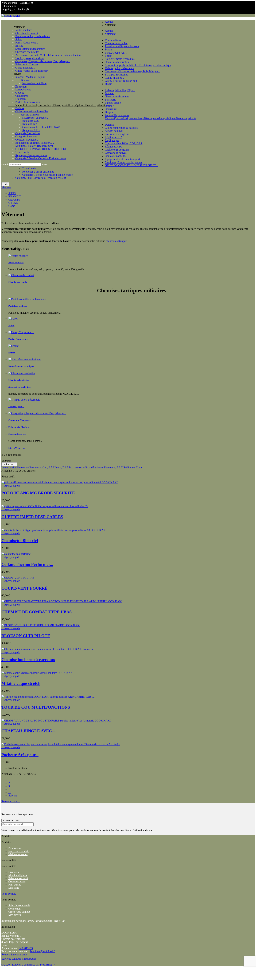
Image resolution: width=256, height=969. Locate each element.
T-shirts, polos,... (16, 406)
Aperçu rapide (10, 485)
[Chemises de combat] (21, 275)
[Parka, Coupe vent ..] (21, 332)
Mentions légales (17, 875)
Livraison (13, 872)
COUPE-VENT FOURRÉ (24, 588)
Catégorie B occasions (27, 133)
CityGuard (14, 199)
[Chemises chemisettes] (21, 373)
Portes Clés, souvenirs (27, 102)
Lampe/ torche (23, 89)
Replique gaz (29, 123)
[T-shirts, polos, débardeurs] (24, 399)
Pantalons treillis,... (17, 306)
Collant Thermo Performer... (27, 564)
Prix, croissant (77, 467)
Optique (19, 92)
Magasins (13, 887)
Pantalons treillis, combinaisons (32, 36)
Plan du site (14, 884)
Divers (14, 73)
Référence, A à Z (113, 467)
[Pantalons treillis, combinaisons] (26, 299)
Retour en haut (10, 801)
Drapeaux (20, 98)
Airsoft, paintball (27, 114)
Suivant (13, 795)
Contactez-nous (16, 881)
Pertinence (9, 464)
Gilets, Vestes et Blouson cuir (31, 70)
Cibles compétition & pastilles (31, 111)
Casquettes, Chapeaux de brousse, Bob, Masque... (42, 61)
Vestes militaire (23, 30)
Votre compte (8, 893)
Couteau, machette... (26, 139)
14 (9, 792)
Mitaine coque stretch (20, 683)
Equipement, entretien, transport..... (34, 142)
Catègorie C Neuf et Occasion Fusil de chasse (40, 158)
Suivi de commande (19, 905)
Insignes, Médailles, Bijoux (30, 76)
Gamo (11, 205)
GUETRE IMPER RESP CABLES (32, 517)
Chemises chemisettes (27, 51)
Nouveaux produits (18, 851)
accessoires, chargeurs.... (35, 117)
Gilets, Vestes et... (16, 448)
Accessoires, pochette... (19, 387)
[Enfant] (13, 345)
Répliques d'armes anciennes (31, 155)
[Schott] (13, 318)
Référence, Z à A (132, 467)
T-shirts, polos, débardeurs (29, 58)
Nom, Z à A (62, 467)
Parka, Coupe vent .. (26, 42)
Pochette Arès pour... (19, 754)
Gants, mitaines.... (25, 67)
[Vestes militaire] (18, 255)
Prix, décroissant (94, 467)
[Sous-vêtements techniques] (24, 359)
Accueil (109, 30)
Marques (6, 187)
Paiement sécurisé (18, 878)
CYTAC (13, 202)
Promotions (14, 848)
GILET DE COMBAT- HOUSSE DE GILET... (41, 148)
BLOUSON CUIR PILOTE (25, 635)
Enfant (19, 45)
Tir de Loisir (22, 152)
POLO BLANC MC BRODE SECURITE (38, 493)
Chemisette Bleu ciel (19, 540)
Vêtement (16, 26)
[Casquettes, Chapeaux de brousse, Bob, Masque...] (37, 413)
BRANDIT (14, 196)
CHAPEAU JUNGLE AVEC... (28, 731)
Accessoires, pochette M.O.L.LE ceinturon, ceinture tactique (48, 55)
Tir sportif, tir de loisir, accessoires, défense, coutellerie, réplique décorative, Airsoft (56, 105)
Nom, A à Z (48, 467)
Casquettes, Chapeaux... (19, 420)
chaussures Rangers (116, 241)
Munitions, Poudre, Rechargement (34, 145)
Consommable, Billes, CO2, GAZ (41, 127)
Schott (18, 39)
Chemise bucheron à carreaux (28, 659)
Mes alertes (14, 914)
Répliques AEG (31, 130)
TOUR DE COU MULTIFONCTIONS (35, 707)
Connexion (14, 908)
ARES (12, 193)
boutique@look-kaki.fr (42, 951)
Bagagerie (20, 86)
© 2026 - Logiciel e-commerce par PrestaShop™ (28, 964)
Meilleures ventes (18, 854)
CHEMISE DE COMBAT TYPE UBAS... (38, 612)
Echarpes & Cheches (26, 64)
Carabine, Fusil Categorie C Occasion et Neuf (40, 177)
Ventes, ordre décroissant (15, 467)
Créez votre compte (19, 911)
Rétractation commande (14, 954)
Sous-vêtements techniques (30, 48)
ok (5, 184)
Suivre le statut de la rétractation (18, 958)
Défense (19, 108)
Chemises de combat (26, 33)
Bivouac (22, 80)
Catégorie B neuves (26, 136)
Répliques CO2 (30, 120)
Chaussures (21, 95)
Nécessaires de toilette (34, 83)
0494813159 (26, 2)
